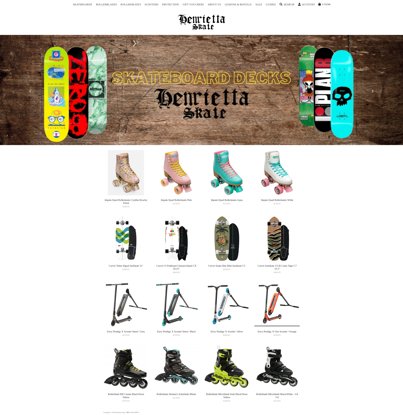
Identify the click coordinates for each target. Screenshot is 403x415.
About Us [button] (214, 4)
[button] (287, 4)
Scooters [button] (151, 4)
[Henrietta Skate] (201, 22)
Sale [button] (258, 4)
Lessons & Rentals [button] (238, 4)
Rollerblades (106, 4)
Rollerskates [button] (131, 4)
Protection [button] (170, 4)
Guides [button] (271, 4)
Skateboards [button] (82, 4)
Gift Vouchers (193, 4)
